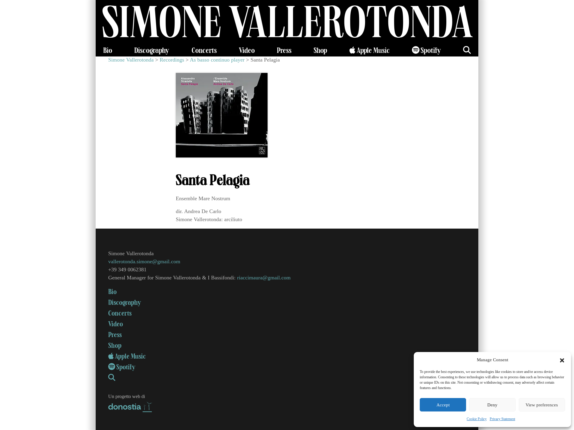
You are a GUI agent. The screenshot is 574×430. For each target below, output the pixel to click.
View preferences (542, 405)
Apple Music (372, 50)
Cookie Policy (477, 419)
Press (284, 50)
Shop (320, 50)
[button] (562, 360)
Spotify (430, 50)
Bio (107, 50)
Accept (443, 405)
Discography (151, 50)
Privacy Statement (502, 419)
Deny (492, 405)
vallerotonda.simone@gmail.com (144, 261)
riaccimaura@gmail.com (264, 278)
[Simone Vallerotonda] (287, 22)
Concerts (204, 50)
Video (247, 50)
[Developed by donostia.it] (130, 405)
